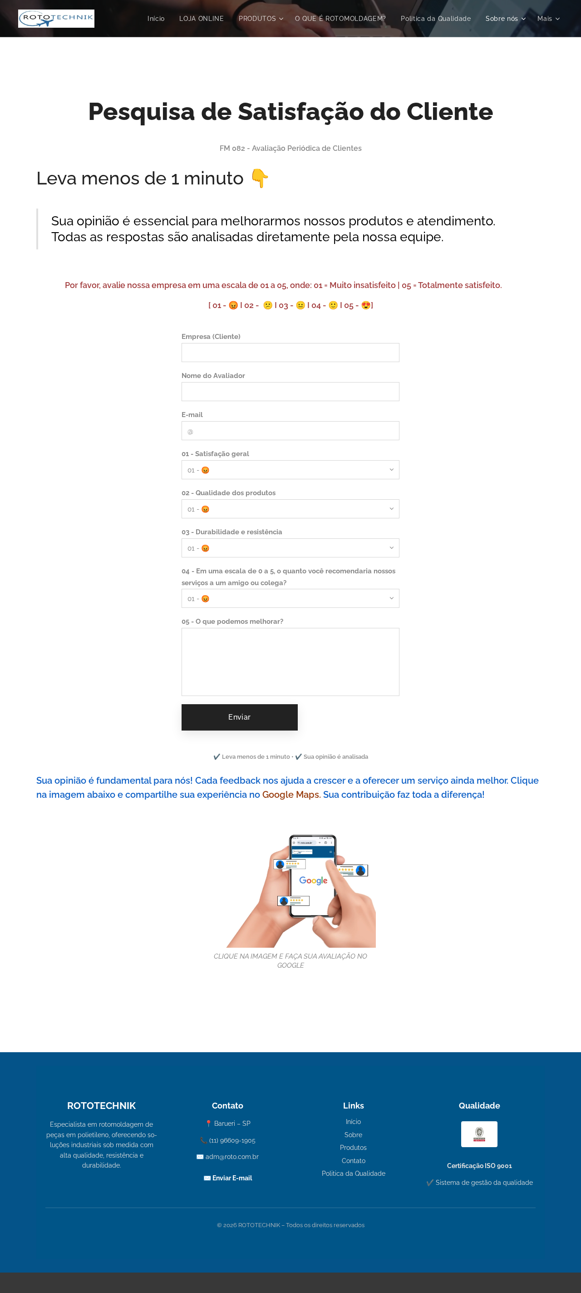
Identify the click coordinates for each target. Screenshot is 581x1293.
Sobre (353, 1135)
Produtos (353, 1147)
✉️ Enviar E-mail (227, 1178)
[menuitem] (158, 18)
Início (353, 1121)
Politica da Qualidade (353, 1173)
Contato (353, 1160)
